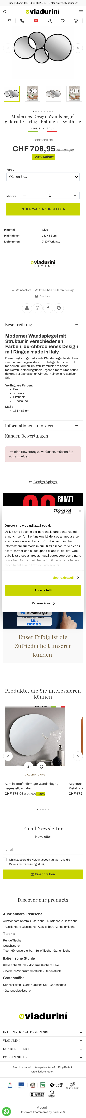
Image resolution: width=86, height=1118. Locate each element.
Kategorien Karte (44, 1067)
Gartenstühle (53, 971)
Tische (9, 934)
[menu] (81, 11)
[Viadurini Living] (43, 264)
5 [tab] (52, 812)
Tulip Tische (43, 950)
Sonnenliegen (12, 984)
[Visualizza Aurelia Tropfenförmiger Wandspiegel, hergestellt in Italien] (28, 766)
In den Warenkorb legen (43, 209)
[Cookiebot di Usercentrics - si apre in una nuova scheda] (54, 511)
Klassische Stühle (14, 965)
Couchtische (11, 945)
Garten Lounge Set (35, 984)
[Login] (49, 20)
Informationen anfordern (30, 426)
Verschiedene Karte (41, 1071)
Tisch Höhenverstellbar (18, 950)
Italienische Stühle (19, 958)
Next (78, 48)
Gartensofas (58, 984)
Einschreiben (44, 874)
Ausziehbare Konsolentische (56, 926)
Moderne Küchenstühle (43, 965)
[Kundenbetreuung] (22, 20)
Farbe (10, 169)
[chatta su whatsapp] (6, 1111)
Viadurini (11, 1040)
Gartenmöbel (14, 978)
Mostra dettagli (63, 577)
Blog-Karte (64, 1067)
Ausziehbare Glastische (20, 926)
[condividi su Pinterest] (59, 308)
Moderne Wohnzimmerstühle (23, 971)
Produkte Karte (21, 1067)
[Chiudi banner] (80, 511)
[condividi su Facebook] (48, 308)
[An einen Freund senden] (27, 308)
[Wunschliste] (41, 766)
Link (41, 864)
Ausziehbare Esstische (23, 914)
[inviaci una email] (9, 20)
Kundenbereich (17, 1049)
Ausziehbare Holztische (62, 921)
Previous (8, 48)
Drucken (44, 296)
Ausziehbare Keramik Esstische (23, 921)
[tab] (43, 324)
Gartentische (61, 950)
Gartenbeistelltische (18, 990)
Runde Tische (12, 940)
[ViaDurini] (42, 11)
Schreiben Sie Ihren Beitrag (56, 290)
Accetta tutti (43, 590)
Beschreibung (18, 324)
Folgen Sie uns (16, 1057)
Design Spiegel (45, 482)
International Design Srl (26, 1032)
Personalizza (41, 603)
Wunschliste (23, 290)
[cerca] (5, 11)
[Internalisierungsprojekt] (26, 1085)
